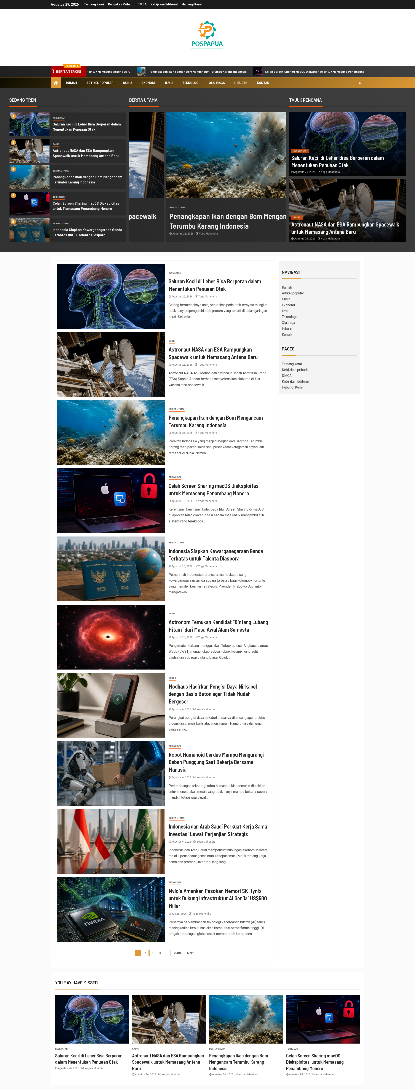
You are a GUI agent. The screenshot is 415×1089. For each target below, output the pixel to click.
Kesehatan (59, 118)
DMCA (142, 4)
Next (190, 953)
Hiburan (240, 83)
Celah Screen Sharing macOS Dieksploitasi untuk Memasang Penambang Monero (260, 71)
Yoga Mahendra (171, 233)
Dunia (127, 83)
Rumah (71, 83)
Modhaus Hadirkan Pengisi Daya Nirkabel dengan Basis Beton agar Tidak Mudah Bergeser (213, 694)
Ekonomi (149, 83)
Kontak (263, 83)
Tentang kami (94, 4)
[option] (67, 125)
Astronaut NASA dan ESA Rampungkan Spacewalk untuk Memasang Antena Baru (168, 1062)
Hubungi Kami (192, 4)
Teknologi (190, 83)
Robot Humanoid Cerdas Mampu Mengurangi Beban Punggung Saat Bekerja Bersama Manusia (216, 762)
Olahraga (217, 83)
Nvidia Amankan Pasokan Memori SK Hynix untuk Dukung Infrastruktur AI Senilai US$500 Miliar (218, 898)
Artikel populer (99, 83)
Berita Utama (61, 171)
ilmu (169, 83)
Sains (56, 144)
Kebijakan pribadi (120, 4)
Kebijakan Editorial (164, 4)
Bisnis (172, 678)
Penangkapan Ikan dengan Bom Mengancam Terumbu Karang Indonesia (138, 71)
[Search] (360, 83)
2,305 (178, 953)
